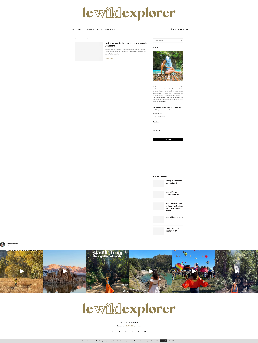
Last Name (156, 130)
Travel (80, 29)
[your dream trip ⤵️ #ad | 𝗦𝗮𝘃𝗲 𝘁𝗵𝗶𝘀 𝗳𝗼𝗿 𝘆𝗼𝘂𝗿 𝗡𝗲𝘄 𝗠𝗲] (193, 271)
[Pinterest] (179, 29)
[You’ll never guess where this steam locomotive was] (236, 271)
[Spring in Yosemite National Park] (158, 183)
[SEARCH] (181, 40)
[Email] (184, 29)
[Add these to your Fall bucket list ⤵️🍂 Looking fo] (21, 271)
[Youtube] (181, 29)
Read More (172, 341)
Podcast (90, 29)
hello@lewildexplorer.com (133, 326)
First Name (156, 122)
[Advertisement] (168, 158)
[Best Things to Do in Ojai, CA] (158, 219)
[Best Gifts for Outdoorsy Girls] (158, 194)
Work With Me (110, 29)
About (99, 29)
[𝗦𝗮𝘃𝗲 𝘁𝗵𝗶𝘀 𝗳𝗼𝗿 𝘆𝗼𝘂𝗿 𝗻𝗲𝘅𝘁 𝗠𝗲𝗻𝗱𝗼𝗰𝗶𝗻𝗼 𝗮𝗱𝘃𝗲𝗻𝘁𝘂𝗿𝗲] (150, 271)
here (164, 101)
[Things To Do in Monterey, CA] (158, 231)
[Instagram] (176, 29)
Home (72, 29)
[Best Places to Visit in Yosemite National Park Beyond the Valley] (158, 206)
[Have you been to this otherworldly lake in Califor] (64, 271)
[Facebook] (172, 29)
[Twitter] (174, 29)
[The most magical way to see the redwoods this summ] (107, 271)
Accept (163, 341)
